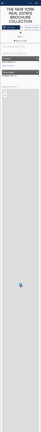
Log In (30, 3)
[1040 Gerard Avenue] (20, 285)
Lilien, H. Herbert (8, 66)
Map (21, 41)
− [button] (5, 95)
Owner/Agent (8, 72)
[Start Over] (22, 27)
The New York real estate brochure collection (20, 15)
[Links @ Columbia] (3, 3)
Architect (7, 58)
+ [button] (5, 91)
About (20, 37)
